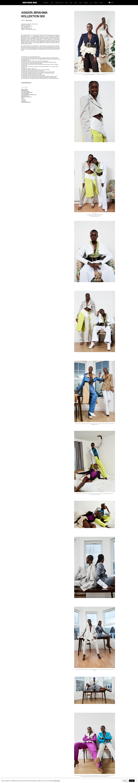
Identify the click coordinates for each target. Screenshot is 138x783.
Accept (131, 780)
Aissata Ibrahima (29, 20)
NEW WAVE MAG (30, 3)
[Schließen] (136, 781)
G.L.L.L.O (23, 100)
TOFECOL (23, 99)
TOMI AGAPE (24, 101)
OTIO (22, 97)
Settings (125, 780)
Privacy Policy (57, 780)
